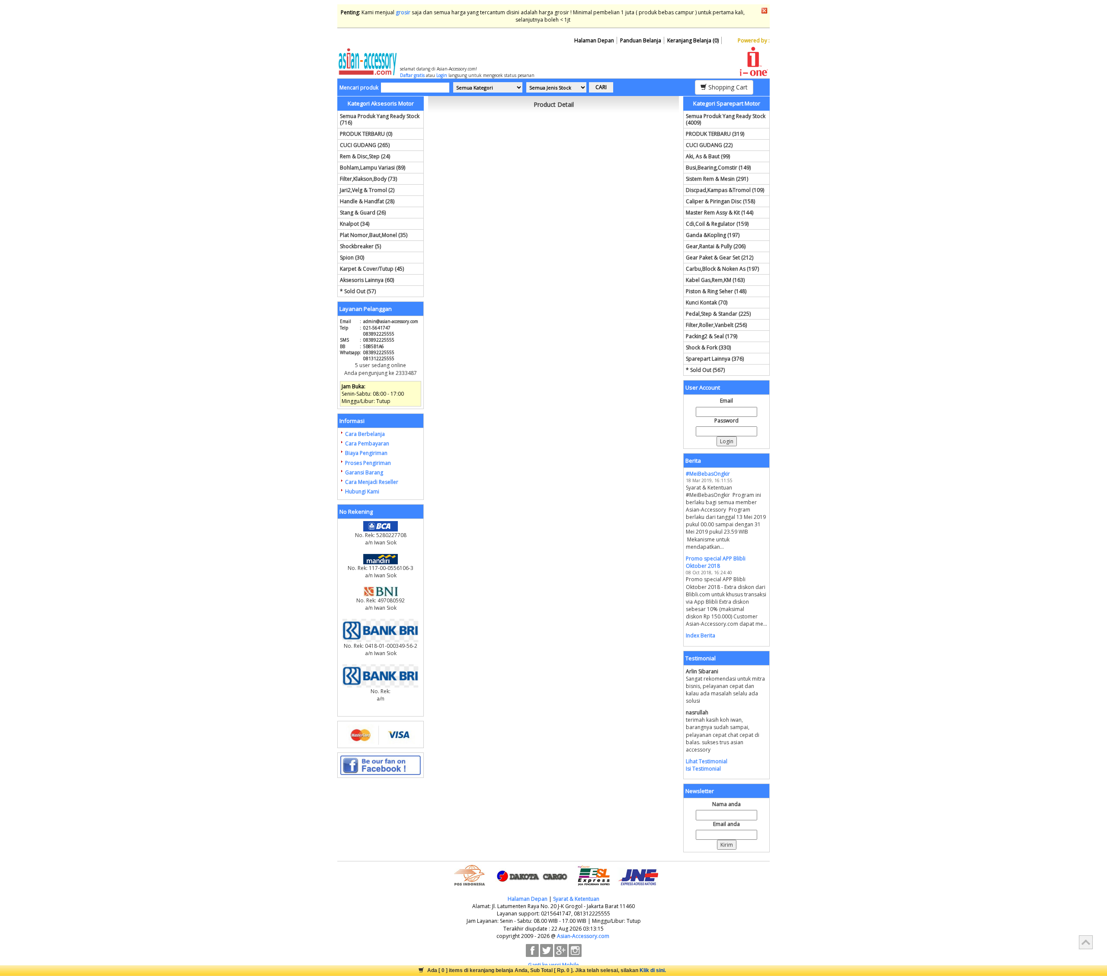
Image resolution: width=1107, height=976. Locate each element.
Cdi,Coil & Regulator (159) (717, 223)
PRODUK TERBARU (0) (366, 134)
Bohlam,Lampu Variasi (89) (372, 167)
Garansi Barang (364, 472)
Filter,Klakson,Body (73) (368, 178)
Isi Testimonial (703, 768)
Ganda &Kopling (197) (712, 235)
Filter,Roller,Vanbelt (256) (716, 325)
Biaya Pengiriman (366, 453)
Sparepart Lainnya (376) (715, 358)
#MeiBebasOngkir (708, 473)
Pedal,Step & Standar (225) (718, 313)
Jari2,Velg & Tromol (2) (367, 190)
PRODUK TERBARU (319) (715, 134)
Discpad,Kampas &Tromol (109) (725, 190)
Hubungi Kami (362, 491)
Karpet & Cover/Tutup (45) (372, 268)
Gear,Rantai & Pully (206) (715, 246)
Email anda (726, 824)
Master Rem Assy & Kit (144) (719, 212)
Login (441, 75)
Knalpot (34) (354, 223)
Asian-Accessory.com (583, 936)
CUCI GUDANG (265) (365, 145)
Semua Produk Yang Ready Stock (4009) (725, 119)
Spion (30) (352, 257)
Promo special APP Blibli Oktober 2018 (715, 562)
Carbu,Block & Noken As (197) (722, 268)
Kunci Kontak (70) (706, 302)
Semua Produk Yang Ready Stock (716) (379, 119)
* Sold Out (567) (705, 370)
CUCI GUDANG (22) (709, 145)
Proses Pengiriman (368, 463)
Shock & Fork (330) (708, 347)
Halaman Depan (594, 40)
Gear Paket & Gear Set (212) (719, 257)
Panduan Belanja (640, 40)
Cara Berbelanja (365, 434)
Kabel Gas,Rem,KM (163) (715, 280)
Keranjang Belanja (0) (693, 40)
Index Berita (700, 635)
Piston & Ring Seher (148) (716, 291)
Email (726, 400)
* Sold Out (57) (358, 291)
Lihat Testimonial (706, 761)
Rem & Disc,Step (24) (365, 156)
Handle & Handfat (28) (367, 201)
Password (726, 420)
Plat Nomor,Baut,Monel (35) (373, 235)
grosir (403, 12)
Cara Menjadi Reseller (371, 482)
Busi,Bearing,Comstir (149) (718, 167)
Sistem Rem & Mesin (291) (717, 178)
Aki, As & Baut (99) (708, 156)
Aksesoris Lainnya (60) (367, 280)
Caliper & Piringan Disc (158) (720, 201)
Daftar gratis (412, 75)
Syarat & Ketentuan (576, 898)
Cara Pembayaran (367, 443)
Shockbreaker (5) (360, 246)
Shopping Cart (727, 87)
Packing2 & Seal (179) (711, 336)
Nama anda (726, 804)
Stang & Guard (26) (363, 212)
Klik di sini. (653, 970)
